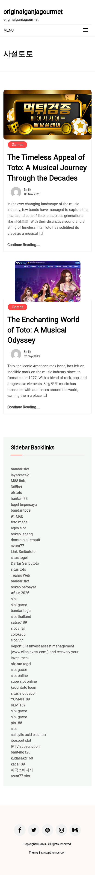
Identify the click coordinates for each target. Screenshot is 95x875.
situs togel (19, 557)
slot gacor (19, 605)
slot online (19, 675)
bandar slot (20, 469)
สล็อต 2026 (20, 593)
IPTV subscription (25, 746)
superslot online (24, 681)
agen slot (18, 528)
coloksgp (18, 634)
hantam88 (19, 498)
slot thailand (21, 616)
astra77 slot (20, 776)
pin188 (16, 723)
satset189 (19, 622)
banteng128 (20, 752)
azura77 (17, 546)
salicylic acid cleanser (28, 735)
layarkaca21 (21, 475)
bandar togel (21, 510)
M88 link (18, 481)
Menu (8, 30)
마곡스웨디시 (22, 770)
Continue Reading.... (23, 245)
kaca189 (18, 764)
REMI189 (18, 705)
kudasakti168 (22, 758)
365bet (16, 487)
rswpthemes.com (54, 852)
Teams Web (20, 575)
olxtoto (16, 492)
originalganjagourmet (33, 11)
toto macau (20, 522)
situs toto (18, 569)
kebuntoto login (23, 687)
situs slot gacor (23, 693)
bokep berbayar (23, 587)
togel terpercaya (24, 504)
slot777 (17, 640)
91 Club (17, 516)
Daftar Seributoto (25, 563)
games (17, 144)
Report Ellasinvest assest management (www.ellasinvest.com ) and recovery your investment (44, 652)
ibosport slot (21, 740)
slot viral (18, 628)
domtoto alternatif (25, 540)
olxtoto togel (21, 664)
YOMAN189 (20, 699)
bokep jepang (22, 534)
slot (14, 599)
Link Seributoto (23, 551)
